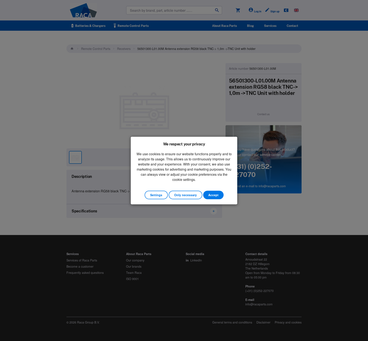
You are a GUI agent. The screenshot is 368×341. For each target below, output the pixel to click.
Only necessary (185, 195)
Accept (213, 195)
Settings (156, 195)
